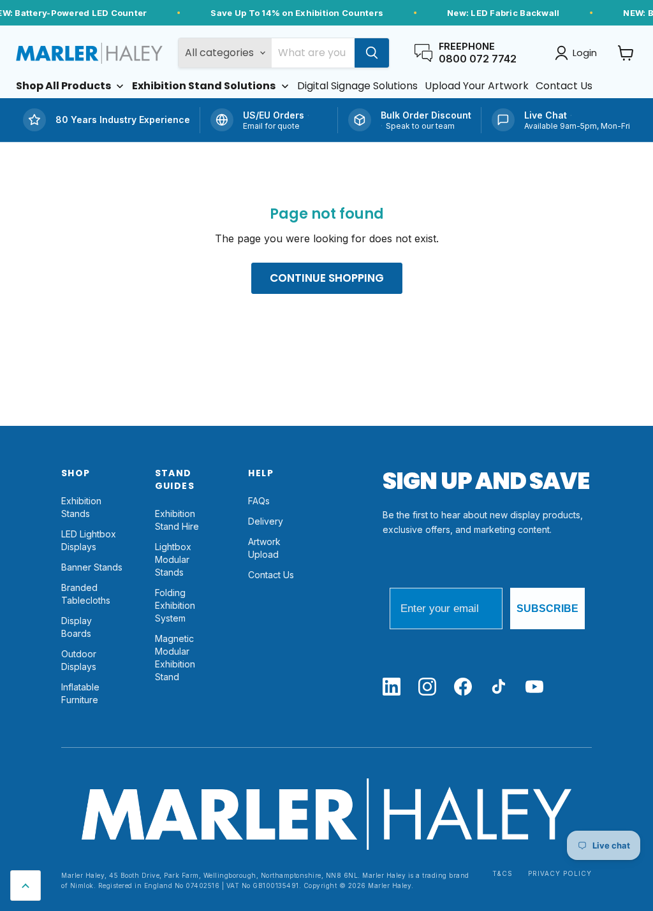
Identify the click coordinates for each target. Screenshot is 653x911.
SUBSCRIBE (547, 608)
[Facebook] (463, 687)
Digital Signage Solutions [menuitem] (357, 86)
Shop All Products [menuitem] (63, 86)
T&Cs (502, 873)
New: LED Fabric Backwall (503, 13)
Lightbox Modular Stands (173, 559)
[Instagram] (427, 687)
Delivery (265, 521)
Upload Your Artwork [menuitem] (477, 86)
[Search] (372, 53)
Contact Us (271, 574)
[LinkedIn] (391, 687)
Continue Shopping (327, 278)
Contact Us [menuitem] (564, 86)
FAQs (259, 500)
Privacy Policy (560, 873)
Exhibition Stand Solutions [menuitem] (203, 86)
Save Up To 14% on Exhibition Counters (296, 13)
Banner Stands (91, 567)
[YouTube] (534, 687)
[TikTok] (499, 687)
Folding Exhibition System (175, 605)
